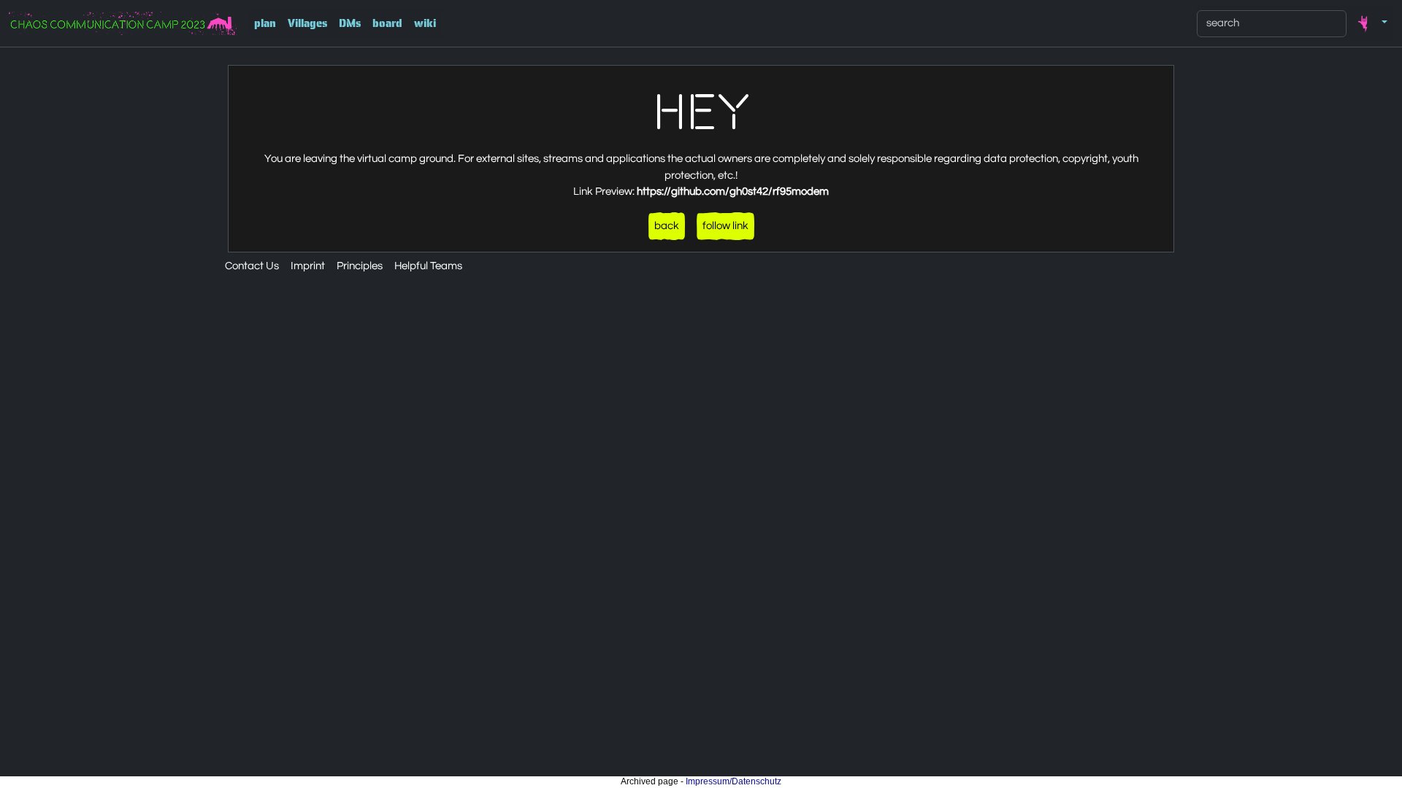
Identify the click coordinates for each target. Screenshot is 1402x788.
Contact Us (252, 265)
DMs (350, 23)
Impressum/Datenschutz (733, 781)
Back (666, 225)
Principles (360, 265)
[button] (1370, 23)
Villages (307, 23)
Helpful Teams (428, 265)
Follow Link (725, 225)
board (387, 23)
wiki (425, 23)
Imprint (308, 265)
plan (265, 23)
